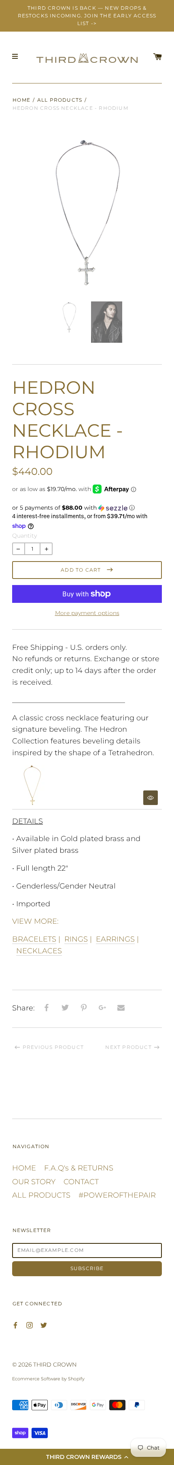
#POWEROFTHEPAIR (117, 1195)
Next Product (128, 1047)
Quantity (24, 535)
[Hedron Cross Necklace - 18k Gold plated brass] (87, 787)
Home (21, 100)
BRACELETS (34, 939)
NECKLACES (39, 950)
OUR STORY (33, 1181)
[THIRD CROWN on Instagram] (29, 1324)
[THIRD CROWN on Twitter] (43, 1324)
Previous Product (53, 1047)
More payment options (87, 613)
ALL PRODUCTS (59, 100)
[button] (87, 1457)
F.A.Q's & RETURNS (78, 1168)
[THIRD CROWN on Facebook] (15, 1324)
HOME (24, 1168)
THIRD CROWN (54, 1364)
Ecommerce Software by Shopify (48, 1379)
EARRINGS (115, 939)
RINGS (76, 939)
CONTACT (81, 1181)
